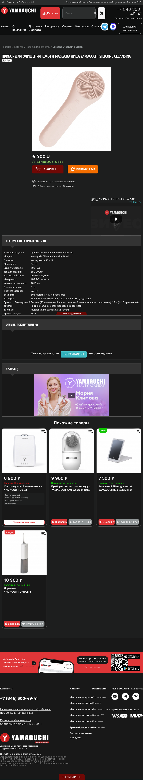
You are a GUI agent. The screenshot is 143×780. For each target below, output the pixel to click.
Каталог (96, 703)
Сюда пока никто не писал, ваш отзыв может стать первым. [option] (71, 353)
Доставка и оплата (35, 28)
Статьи (96, 26)
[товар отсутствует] (101, 13)
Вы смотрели (71, 777)
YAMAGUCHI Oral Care (17, 591)
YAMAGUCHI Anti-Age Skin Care (70, 489)
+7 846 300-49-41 (129, 11)
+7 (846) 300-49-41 (19, 698)
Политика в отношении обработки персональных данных (25, 711)
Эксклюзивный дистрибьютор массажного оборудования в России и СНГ (103, 2)
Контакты (82, 26)
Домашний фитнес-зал (130, 28)
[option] (71, 395)
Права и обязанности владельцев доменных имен (21, 722)
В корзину (61, 521)
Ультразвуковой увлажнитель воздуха (27, 486)
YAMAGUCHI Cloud (15, 489)
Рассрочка (52, 26)
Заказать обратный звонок (128, 18)
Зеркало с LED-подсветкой (115, 486)
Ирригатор (10, 588)
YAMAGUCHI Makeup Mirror (115, 489)
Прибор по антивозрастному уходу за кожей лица (81, 486)
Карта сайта (98, 727)
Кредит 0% (98, 715)
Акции (5, 26)
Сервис (67, 26)
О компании (19, 28)
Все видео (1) (135, 202)
